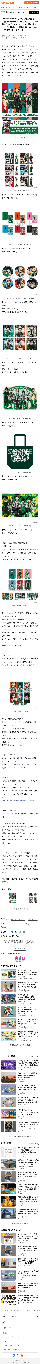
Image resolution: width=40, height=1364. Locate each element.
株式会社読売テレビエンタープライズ (14, 36)
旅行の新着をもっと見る (20, 1223)
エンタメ (8, 7)
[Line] (20, 932)
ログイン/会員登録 (32, 2)
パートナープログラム (10, 1337)
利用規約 (5, 1341)
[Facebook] (12, 932)
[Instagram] (22, 1355)
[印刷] (24, 932)
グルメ (15, 7)
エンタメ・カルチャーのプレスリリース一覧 (23, 1310)
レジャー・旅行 (23, 924)
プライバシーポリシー (10, 1345)
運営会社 (5, 1333)
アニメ (13, 924)
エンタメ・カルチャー (18, 919)
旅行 (20, 7)
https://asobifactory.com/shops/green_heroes (18, 800)
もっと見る (34, 1056)
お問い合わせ (20, 948)
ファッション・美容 (30, 7)
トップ (4, 1310)
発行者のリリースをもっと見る (20, 1045)
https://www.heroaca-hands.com (24, 764)
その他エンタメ (7, 927)
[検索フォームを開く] (21, 2)
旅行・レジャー (33, 919)
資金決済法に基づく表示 (11, 1349)
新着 (2, 7)
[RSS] (26, 1355)
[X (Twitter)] (16, 932)
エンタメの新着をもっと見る (20, 1136)
